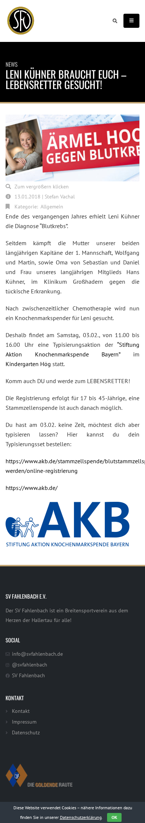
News (11, 64)
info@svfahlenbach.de (37, 653)
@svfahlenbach (29, 664)
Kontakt (21, 710)
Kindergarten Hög (28, 364)
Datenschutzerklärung (81, 817)
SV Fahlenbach (28, 675)
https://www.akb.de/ (32, 487)
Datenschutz (26, 732)
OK (114, 817)
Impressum (24, 721)
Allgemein (52, 206)
